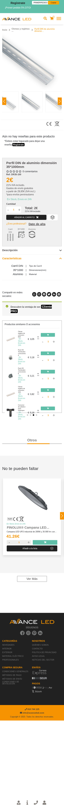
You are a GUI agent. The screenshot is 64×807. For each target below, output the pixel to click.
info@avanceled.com (33, 713)
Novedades (8, 645)
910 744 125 (33, 709)
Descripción (10, 250)
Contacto (37, 649)
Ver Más (32, 578)
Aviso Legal (38, 656)
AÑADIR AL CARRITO (24, 217)
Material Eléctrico (13, 656)
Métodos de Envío (12, 679)
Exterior (7, 652)
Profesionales (10, 660)
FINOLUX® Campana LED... (28, 527)
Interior (6, 649)
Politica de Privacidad (44, 652)
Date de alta (37, 224)
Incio (4, 30)
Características (11, 258)
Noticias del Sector (43, 660)
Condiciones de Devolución (10, 683)
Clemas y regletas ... (21, 30)
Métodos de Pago (11, 675)
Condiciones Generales (15, 671)
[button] (60, 101)
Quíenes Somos (40, 645)
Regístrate (18, 3)
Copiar (53, 3)
